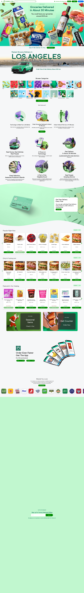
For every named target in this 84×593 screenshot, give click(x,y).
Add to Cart (9, 252)
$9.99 (19, 302)
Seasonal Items (30, 321)
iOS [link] (18, 360)
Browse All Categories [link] (42, 100)
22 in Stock (77, 305)
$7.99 (30, 302)
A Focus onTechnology (42, 153)
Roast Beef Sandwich (31, 272)
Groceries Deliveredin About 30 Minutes (42, 9)
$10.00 (8, 274)
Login (74, 1)
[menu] (2, 1)
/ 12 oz (9, 302)
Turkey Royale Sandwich (8, 273)
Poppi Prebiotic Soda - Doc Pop (8, 300)
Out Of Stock (20, 250)
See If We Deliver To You (37, 47)
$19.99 (64, 302)
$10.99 (53, 302)
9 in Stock (31, 250)
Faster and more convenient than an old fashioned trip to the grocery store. (20, 127)
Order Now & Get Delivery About (61, 1)
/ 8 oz (21, 302)
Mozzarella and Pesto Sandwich (77, 273)
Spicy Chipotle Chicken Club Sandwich (54, 272)
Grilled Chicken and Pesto (42, 273)
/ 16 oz (43, 302)
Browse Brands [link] (41, 385)
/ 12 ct (66, 302)
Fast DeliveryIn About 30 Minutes (69, 152)
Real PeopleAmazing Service (69, 176)
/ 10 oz (55, 302)
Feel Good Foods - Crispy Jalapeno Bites (20, 300)
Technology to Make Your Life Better (20, 124)
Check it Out (30, 326)
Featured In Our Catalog (11, 286)
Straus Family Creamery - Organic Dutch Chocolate (31, 300)
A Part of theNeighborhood (42, 176)
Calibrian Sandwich (76, 244)
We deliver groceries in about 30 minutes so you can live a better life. (42, 128)
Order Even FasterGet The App (24, 354)
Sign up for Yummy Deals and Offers (42, 512)
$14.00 (65, 274)
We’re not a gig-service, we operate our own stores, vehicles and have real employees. (14, 156)
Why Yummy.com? (42, 105)
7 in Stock (20, 305)
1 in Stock (65, 305)
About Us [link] (41, 131)
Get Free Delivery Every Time (61, 200)
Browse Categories (42, 78)
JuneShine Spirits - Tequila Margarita (77, 300)
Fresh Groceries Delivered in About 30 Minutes (42, 125)
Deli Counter (67, 321)
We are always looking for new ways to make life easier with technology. (42, 156)
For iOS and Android (22, 358)
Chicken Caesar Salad (65, 272)
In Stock (8, 250)
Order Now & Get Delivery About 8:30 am (48, 69)
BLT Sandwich (20, 272)
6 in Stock (42, 250)
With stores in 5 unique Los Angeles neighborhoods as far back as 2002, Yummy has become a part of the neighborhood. (42, 179)
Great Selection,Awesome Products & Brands (14, 176)
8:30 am (69, 1)
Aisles (80, 1)
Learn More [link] (58, 209)
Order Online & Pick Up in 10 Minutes (64, 124)
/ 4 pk (78, 302)
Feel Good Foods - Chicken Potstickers (54, 300)
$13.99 (76, 302)
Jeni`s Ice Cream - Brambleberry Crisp (43, 300)
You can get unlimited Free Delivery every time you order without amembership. (66, 205)
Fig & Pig (8, 244)
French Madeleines (65, 244)
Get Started (51, 47)
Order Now (66, 325)
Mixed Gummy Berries (31, 244)
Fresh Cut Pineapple (43, 244)
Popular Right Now (9, 230)
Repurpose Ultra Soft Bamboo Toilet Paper (65, 300)
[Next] (81, 243)
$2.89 (7, 302)
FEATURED (30, 316)
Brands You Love (42, 379)
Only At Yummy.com (9, 258)
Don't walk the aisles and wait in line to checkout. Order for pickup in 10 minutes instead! (64, 127)
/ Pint (32, 302)
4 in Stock (54, 250)
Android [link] (28, 360)
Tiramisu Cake (20, 244)
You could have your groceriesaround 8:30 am (42, 15)
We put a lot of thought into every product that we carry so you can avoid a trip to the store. (14, 180)
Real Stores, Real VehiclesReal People (14, 153)
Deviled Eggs (54, 244)
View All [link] (75, 257)
